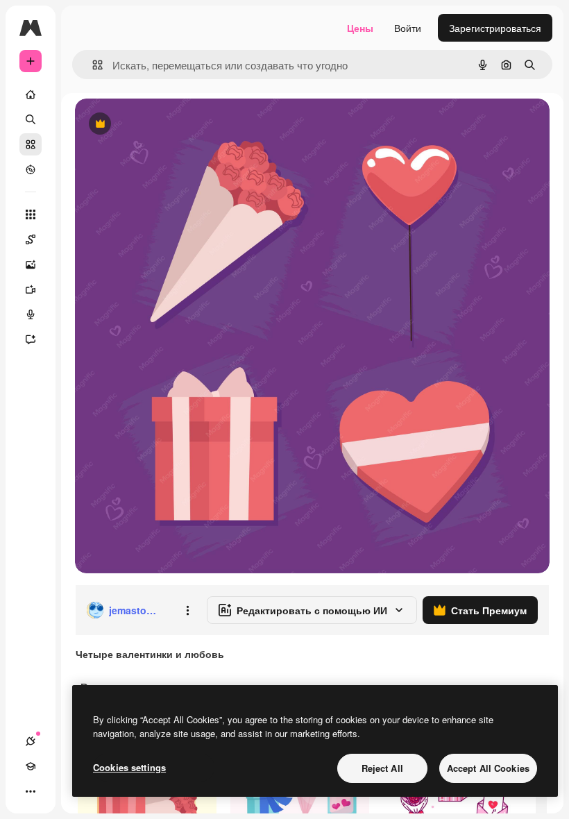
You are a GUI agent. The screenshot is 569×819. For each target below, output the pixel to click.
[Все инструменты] (30, 214)
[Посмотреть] (30, 169)
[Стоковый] (30, 144)
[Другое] (30, 791)
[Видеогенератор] (30, 289)
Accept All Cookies (488, 768)
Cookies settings (129, 767)
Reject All (382, 768)
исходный (168, 124)
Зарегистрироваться (495, 28)
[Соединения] (30, 741)
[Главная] (30, 94)
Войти (407, 28)
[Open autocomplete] (92, 65)
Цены (360, 28)
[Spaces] (30, 239)
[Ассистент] (30, 339)
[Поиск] (30, 119)
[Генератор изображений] (30, 264)
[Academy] (30, 766)
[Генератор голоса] (30, 314)
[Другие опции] (187, 610)
